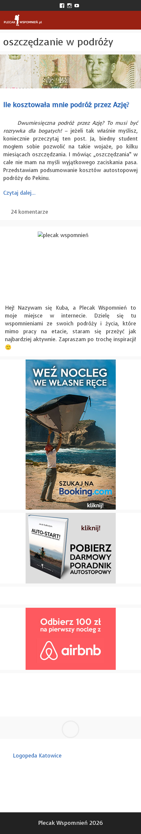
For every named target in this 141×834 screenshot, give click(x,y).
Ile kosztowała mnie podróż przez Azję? (66, 104)
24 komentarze (29, 211)
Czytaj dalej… (19, 192)
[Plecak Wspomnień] (22, 20)
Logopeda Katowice (37, 755)
